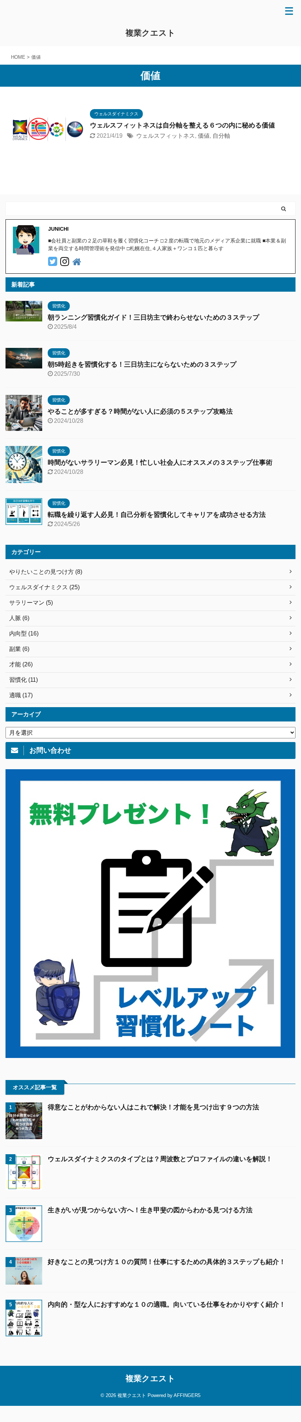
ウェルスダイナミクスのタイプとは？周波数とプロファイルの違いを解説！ (160, 1159)
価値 (204, 136)
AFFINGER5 (187, 1395)
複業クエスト (150, 32)
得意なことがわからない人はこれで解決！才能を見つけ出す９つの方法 (153, 1107)
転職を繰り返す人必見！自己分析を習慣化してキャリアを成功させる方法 (157, 514)
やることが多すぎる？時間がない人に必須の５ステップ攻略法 (140, 411)
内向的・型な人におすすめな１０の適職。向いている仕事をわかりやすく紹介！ (167, 1304)
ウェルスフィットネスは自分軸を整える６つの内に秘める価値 (182, 125)
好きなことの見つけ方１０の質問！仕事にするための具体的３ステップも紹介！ (167, 1262)
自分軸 (221, 136)
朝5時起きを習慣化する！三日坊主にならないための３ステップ (142, 364)
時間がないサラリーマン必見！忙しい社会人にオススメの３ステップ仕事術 (160, 462)
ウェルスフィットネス (165, 136)
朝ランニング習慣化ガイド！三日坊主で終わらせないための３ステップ (153, 317)
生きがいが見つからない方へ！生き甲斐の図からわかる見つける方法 (150, 1210)
